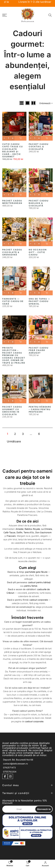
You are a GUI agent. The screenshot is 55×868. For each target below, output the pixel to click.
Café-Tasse (9, 532)
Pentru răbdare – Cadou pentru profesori (40, 409)
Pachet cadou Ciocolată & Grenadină (12, 252)
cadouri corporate (38, 599)
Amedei (19, 529)
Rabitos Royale (32, 529)
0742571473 (9, 767)
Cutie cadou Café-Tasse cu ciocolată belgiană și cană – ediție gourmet (12, 150)
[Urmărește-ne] (4, 776)
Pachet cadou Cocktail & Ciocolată (38, 146)
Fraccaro (11, 536)
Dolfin (19, 532)
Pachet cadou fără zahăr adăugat (38, 350)
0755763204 (9, 771)
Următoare (14, 441)
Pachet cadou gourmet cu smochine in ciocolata (12, 411)
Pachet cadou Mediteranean (12, 201)
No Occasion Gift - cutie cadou (38, 252)
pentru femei (30, 586)
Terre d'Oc (29, 532)
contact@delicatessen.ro (15, 763)
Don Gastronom (43, 532)
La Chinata (46, 529)
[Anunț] (27, 2)
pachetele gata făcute (36, 572)
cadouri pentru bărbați (39, 582)
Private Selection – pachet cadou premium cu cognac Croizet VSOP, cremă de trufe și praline (13, 355)
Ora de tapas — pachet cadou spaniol (39, 301)
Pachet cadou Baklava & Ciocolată (38, 203)
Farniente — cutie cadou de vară (13, 301)
